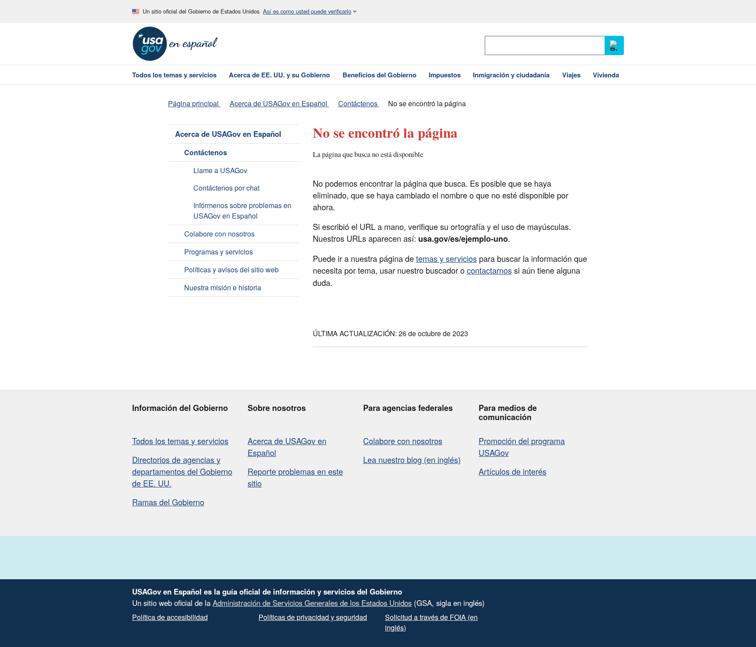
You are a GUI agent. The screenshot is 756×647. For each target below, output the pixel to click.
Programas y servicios (218, 252)
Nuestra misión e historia (222, 287)
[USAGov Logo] (175, 43)
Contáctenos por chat (226, 188)
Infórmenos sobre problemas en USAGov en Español (242, 210)
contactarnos (489, 270)
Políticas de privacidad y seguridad (313, 617)
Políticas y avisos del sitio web (231, 269)
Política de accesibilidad (170, 617)
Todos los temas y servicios (180, 440)
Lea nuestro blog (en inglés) (412, 459)
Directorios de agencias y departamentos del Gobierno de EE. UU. (182, 471)
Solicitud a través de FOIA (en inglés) (431, 622)
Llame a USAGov (220, 170)
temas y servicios (446, 258)
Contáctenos (205, 152)
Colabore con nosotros (219, 234)
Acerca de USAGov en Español (228, 134)
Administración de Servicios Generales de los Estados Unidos (312, 603)
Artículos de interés (512, 471)
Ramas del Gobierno (168, 502)
